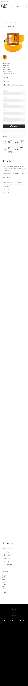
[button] (11, 6)
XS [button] (4, 84)
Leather (9, 69)
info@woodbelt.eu (14, 615)
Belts (7, 22)
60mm (8, 65)
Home (3, 22)
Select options (4, 576)
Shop (5, 22)
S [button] (8, 84)
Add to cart (15, 126)
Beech (8, 67)
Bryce (10, 22)
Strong (9, 63)
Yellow (11, 71)
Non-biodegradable (12, 73)
